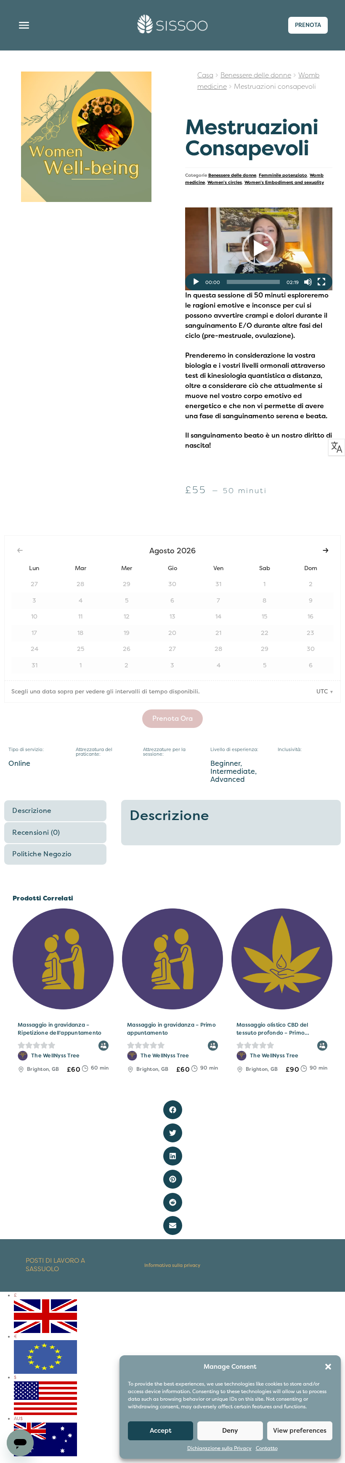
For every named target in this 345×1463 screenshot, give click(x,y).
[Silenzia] (308, 282)
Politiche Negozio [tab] (42, 854)
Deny (230, 1430)
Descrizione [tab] (32, 811)
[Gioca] (196, 282)
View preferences (299, 1430)
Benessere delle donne (255, 75)
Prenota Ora (172, 718)
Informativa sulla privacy (172, 1265)
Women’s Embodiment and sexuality (284, 182)
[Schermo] (321, 282)
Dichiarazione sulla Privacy (219, 1448)
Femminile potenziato (283, 175)
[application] (258, 248)
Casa (205, 75)
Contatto (267, 1448)
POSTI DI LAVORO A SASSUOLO (55, 1265)
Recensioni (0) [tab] (36, 832)
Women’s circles (224, 182)
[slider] (253, 282)
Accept (161, 1430)
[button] (328, 1366)
